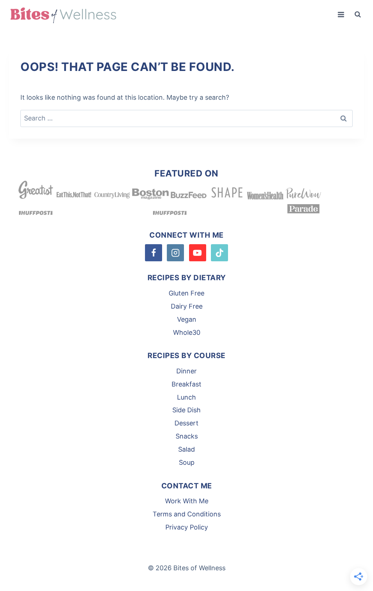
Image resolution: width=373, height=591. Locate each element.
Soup (187, 462)
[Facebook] (153, 252)
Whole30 (186, 332)
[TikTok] (219, 252)
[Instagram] (175, 252)
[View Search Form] (357, 14)
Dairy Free (187, 306)
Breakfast (186, 384)
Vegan (186, 319)
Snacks (187, 436)
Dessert (186, 423)
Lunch (186, 397)
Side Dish (186, 410)
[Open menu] (341, 14)
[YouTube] (197, 252)
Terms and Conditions (187, 514)
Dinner (186, 371)
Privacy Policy (186, 527)
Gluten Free (186, 293)
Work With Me (186, 501)
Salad (186, 449)
